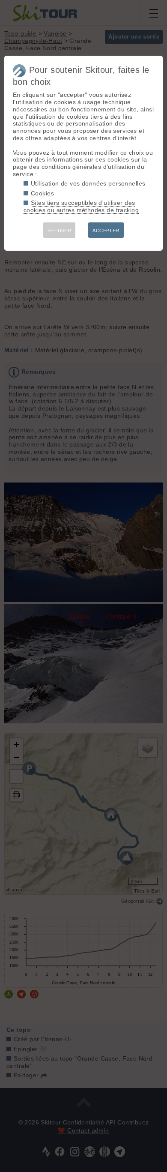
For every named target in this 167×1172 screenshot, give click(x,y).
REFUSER (59, 230)
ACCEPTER (105, 230)
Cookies (42, 193)
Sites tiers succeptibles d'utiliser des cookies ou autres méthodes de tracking (81, 206)
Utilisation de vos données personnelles (88, 183)
